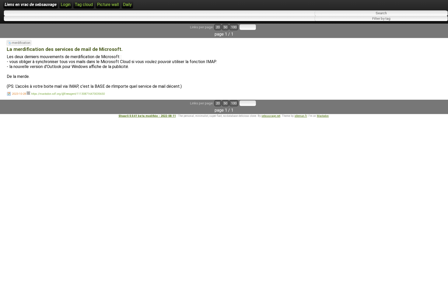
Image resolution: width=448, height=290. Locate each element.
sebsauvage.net (271, 116)
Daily (127, 4)
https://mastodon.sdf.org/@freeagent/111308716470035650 (68, 94)
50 (225, 27)
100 (233, 27)
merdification (21, 43)
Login (66, 4)
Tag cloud (84, 4)
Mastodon (323, 116)
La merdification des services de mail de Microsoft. (65, 49)
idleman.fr (301, 116)
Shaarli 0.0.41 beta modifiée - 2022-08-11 (147, 116)
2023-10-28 (19, 94)
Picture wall (108, 4)
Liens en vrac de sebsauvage (31, 4)
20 (218, 27)
